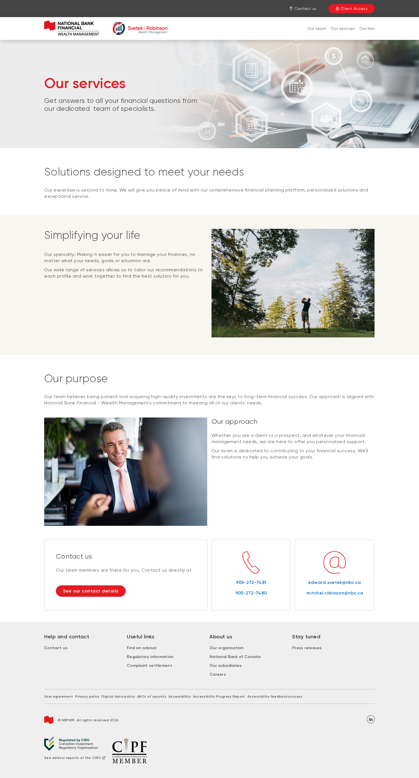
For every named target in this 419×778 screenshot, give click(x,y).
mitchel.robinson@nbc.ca (334, 593)
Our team (316, 28)
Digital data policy (118, 696)
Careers (218, 674)
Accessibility (179, 696)
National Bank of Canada (235, 656)
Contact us (55, 647)
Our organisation (227, 647)
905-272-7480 (251, 593)
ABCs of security (151, 696)
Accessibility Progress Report (219, 696)
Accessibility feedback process (275, 696)
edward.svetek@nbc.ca (334, 582)
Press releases (307, 647)
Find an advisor (142, 647)
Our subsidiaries (226, 665)
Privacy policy (87, 696)
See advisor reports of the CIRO (72, 758)
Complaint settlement (149, 665)
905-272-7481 (251, 582)
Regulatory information (150, 656)
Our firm (367, 28)
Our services (343, 28)
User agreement (58, 696)
